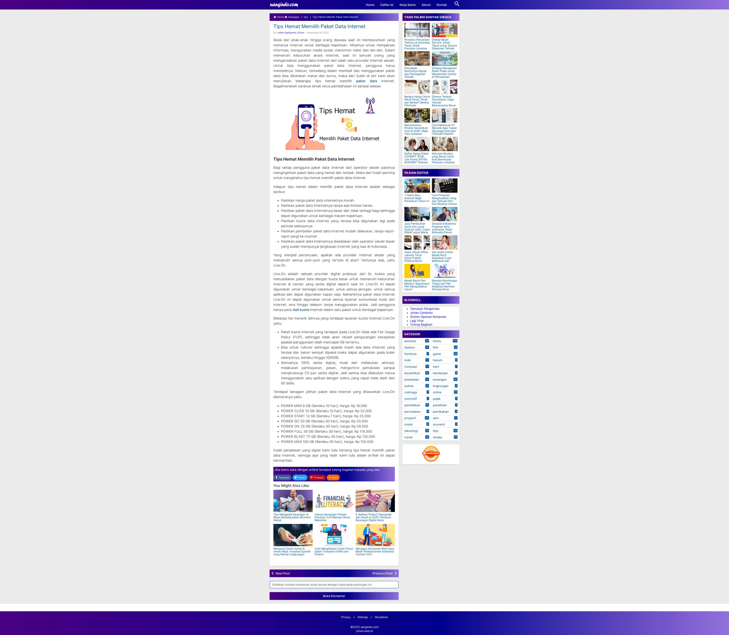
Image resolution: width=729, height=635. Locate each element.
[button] (333, 477)
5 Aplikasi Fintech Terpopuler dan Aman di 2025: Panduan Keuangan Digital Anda (374, 517)
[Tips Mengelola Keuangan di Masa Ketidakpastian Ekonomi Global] (293, 501)
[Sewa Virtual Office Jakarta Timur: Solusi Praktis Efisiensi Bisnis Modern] (417, 242)
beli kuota (301, 310)
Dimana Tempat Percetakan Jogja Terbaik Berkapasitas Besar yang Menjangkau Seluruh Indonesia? (444, 104)
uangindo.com (370, 627)
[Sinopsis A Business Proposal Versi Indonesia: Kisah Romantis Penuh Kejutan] (445, 214)
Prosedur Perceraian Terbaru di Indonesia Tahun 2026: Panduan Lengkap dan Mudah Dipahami (417, 47)
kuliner (409, 386)
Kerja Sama (408, 5)
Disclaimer (381, 617)
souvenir (439, 424)
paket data (366, 81)
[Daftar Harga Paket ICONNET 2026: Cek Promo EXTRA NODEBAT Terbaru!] (417, 144)
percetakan (412, 411)
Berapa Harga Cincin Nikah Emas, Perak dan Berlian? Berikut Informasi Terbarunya (417, 102)
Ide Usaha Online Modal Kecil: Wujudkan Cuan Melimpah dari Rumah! (442, 258)
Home (370, 5)
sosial (408, 424)
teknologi (411, 431)
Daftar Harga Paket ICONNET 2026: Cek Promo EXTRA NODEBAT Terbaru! (416, 158)
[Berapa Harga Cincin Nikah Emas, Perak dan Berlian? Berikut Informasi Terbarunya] (417, 87)
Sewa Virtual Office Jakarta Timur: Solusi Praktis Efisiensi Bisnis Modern (416, 258)
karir (436, 366)
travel (408, 437)
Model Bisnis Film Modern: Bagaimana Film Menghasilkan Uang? (416, 285)
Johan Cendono (421, 313)
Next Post (283, 573)
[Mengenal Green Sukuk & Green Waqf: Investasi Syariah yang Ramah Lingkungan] (293, 535)
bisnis (437, 341)
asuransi (410, 341)
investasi (410, 366)
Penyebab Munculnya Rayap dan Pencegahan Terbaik (415, 72)
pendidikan (412, 405)
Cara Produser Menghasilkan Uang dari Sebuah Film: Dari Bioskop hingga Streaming (444, 201)
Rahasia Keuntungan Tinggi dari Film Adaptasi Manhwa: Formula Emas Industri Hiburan (444, 286)
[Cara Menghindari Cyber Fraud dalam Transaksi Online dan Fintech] (334, 535)
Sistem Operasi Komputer (428, 317)
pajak (437, 399)
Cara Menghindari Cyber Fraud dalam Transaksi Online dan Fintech (334, 551)
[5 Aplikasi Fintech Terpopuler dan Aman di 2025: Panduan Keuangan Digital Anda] (375, 501)
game (437, 354)
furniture (410, 354)
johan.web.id (364, 631)
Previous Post (382, 573)
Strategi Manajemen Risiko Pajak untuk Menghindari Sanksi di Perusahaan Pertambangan (444, 74)
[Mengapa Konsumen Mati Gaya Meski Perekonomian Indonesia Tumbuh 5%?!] (375, 535)
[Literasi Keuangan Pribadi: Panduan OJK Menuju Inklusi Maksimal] (334, 501)
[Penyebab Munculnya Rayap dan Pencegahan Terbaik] (417, 58)
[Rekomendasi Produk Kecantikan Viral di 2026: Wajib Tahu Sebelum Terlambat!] (417, 115)
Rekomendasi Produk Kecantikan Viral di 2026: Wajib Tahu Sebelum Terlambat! (416, 131)
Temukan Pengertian (424, 309)
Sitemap (362, 617)
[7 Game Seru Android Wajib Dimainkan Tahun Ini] (417, 185)
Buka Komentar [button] (334, 596)
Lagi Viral (417, 320)
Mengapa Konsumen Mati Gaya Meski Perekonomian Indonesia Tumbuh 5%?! (375, 551)
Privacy (346, 617)
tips (435, 431)
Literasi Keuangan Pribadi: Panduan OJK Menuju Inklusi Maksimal (332, 517)
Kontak (442, 5)
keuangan (440, 379)
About (426, 5)
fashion (409, 347)
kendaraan (440, 373)
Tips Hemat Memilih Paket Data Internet (319, 26)
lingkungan (440, 386)
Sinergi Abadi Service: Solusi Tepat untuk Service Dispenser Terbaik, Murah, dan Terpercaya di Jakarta (444, 48)
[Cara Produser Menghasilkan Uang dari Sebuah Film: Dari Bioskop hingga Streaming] (445, 185)
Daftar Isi (387, 5)
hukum (437, 360)
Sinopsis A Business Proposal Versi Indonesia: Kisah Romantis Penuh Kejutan (444, 229)
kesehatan (411, 379)
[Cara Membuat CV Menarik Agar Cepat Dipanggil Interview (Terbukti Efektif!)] (445, 115)
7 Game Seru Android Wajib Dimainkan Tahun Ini (416, 198)
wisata (437, 437)
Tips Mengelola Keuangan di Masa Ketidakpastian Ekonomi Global (291, 517)
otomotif (410, 399)
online (437, 392)
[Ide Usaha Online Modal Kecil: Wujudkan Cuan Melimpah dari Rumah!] (445, 242)
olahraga (410, 392)
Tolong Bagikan (421, 324)
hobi (407, 360)
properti (410, 418)
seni (436, 418)
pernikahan (441, 411)
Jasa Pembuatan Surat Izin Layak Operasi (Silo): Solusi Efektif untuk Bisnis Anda (417, 229)
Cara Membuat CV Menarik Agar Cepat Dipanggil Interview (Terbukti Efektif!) (444, 129)
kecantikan (412, 373)
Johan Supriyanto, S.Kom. (291, 32)
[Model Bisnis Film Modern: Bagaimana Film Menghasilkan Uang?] (417, 271)
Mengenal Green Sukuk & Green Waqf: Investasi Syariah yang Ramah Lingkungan (292, 551)
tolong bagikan (343, 470)
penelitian (440, 405)
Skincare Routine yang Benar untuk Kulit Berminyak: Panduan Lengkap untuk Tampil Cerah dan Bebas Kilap (444, 161)
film (435, 347)
